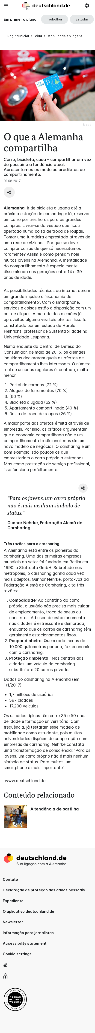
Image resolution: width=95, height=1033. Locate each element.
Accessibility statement (25, 943)
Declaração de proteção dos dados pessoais (44, 890)
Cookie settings (17, 954)
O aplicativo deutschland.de (28, 911)
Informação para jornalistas (28, 932)
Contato (10, 879)
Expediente (13, 901)
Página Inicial (18, 36)
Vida (38, 36)
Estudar (82, 19)
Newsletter (13, 922)
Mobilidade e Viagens (65, 36)
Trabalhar (54, 19)
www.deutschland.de (25, 780)
